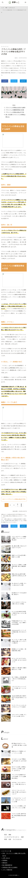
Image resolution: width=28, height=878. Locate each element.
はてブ (23, 81)
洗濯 (22, 837)
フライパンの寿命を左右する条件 (15, 107)
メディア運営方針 (7, 869)
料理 (6, 7)
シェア (5, 81)
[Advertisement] (14, 28)
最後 (21, 505)
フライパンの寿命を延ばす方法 (15, 112)
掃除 (10, 834)
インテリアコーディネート (11, 837)
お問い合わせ (6, 858)
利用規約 (4, 860)
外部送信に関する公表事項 (9, 867)
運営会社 (4, 862)
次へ (17, 505)
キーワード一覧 (6, 851)
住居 (10, 839)
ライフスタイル (17, 839)
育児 (5, 834)
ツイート (14, 81)
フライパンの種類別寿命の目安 (15, 110)
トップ (2, 7)
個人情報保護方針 (7, 865)
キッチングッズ (12, 7)
